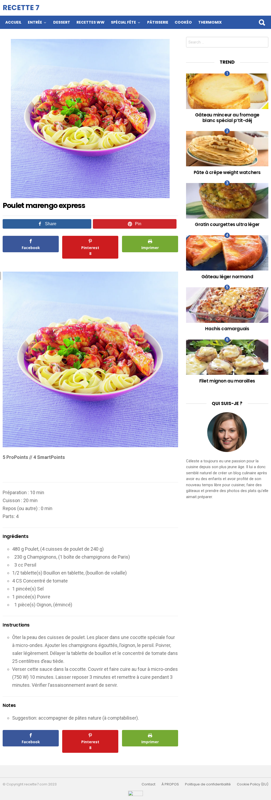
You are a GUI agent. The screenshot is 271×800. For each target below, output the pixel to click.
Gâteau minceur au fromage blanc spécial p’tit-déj (227, 117)
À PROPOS (170, 784)
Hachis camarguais (227, 328)
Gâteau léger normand (227, 276)
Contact (148, 784)
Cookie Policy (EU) (252, 784)
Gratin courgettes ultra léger (227, 224)
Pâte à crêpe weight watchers (227, 172)
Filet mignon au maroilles (227, 381)
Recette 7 (21, 7)
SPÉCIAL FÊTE (123, 22)
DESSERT (61, 22)
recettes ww (90, 22)
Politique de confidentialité (208, 784)
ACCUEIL (13, 22)
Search (262, 22)
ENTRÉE (35, 22)
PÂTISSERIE (157, 22)
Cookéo (183, 22)
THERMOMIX (210, 22)
